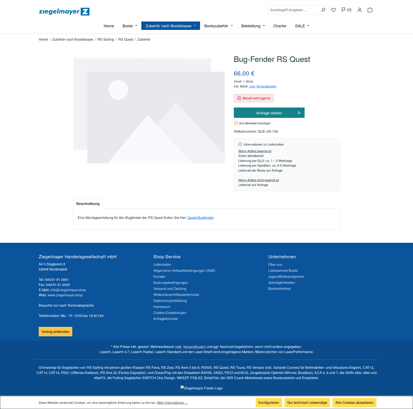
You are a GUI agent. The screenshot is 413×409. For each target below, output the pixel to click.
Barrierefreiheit (279, 288)
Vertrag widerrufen (55, 331)
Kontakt (159, 276)
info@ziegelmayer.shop (68, 289)
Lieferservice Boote (283, 270)
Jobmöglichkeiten (281, 282)
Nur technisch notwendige (307, 402)
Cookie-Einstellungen (169, 312)
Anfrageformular (165, 318)
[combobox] (293, 10)
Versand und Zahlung (169, 288)
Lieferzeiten (162, 264)
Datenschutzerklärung (170, 300)
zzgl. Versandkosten (263, 86)
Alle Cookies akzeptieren (354, 402)
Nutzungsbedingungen (170, 282)
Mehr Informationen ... (172, 402)
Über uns (275, 264)
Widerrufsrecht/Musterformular (176, 294)
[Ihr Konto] (359, 10)
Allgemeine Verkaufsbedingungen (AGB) (184, 270)
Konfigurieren (269, 402)
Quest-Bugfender (200, 217)
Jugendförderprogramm (286, 276)
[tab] (88, 204)
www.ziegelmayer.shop (65, 294)
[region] (149, 111)
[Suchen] (323, 10)
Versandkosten (194, 346)
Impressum (161, 306)
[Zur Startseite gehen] (122, 11)
